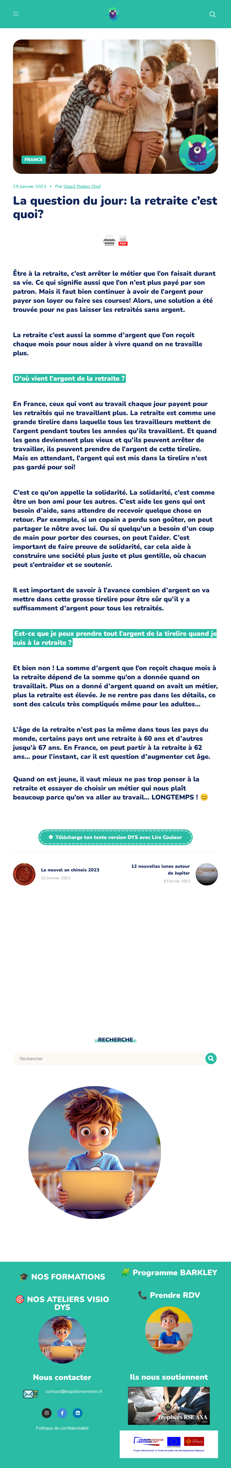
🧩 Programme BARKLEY (169, 1272)
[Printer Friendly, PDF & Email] (115, 241)
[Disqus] (115, 964)
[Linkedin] (78, 1413)
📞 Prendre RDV (169, 1295)
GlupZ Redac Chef (82, 186)
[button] (115, 837)
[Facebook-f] (62, 1413)
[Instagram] (47, 1413)
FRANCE (34, 160)
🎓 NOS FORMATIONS (62, 1277)
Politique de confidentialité (62, 1428)
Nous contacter (62, 1377)
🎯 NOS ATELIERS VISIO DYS (62, 1303)
